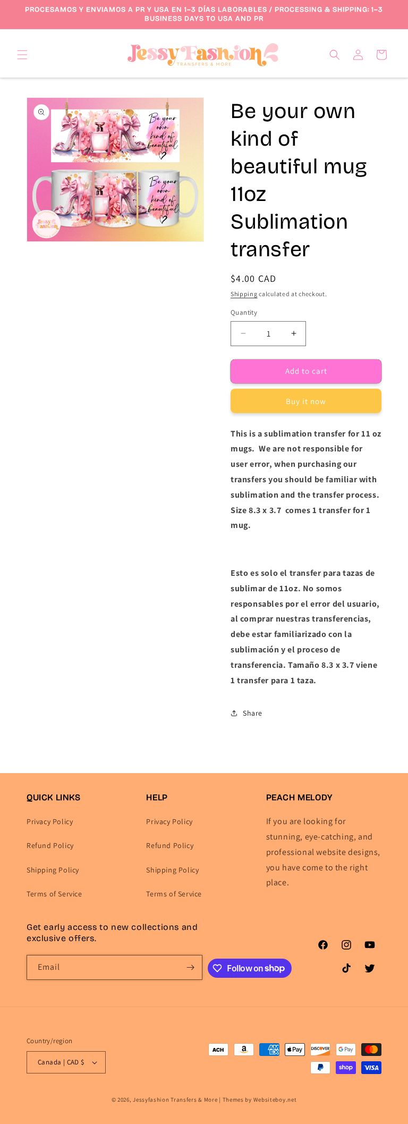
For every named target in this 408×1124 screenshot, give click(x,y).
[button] (22, 54)
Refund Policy (50, 845)
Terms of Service (54, 894)
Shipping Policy (53, 870)
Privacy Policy (50, 821)
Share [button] (252, 713)
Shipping (244, 294)
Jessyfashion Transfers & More (175, 1099)
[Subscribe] (190, 967)
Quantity (244, 312)
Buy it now (306, 401)
